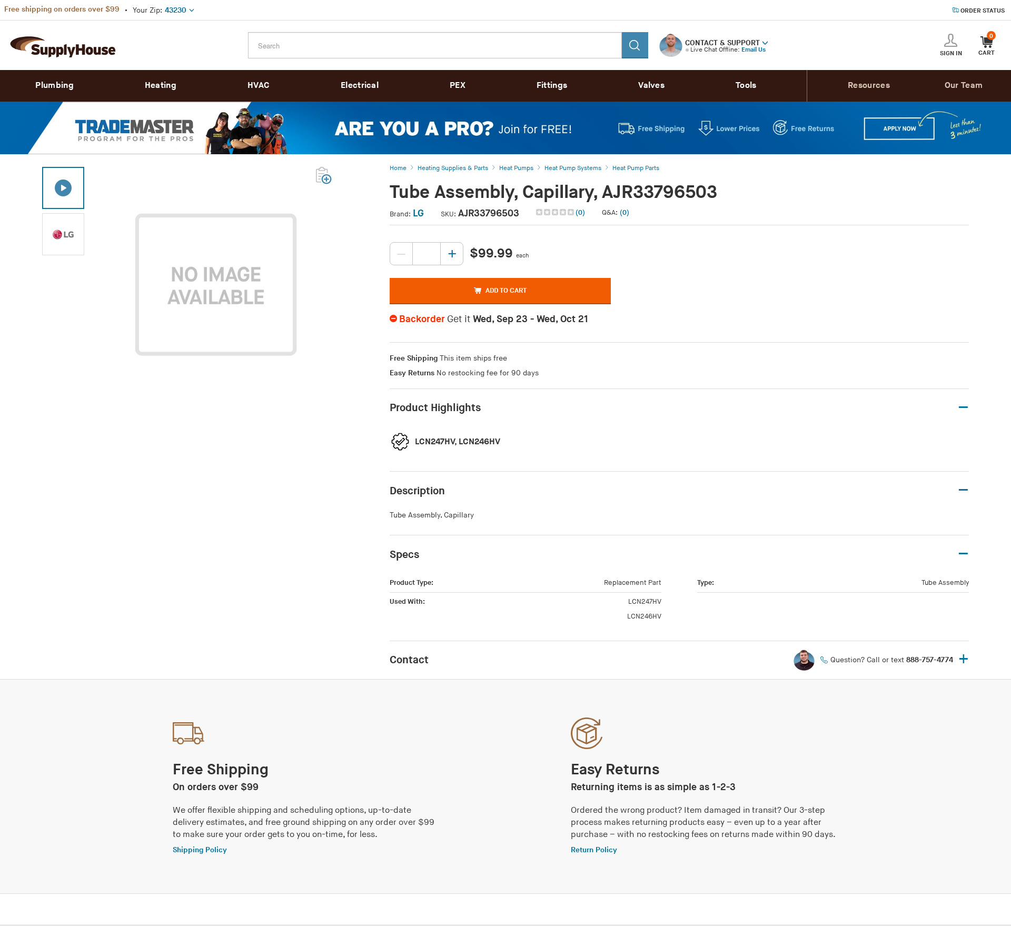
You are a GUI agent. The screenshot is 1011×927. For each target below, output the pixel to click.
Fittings (552, 86)
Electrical (360, 86)
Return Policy (594, 849)
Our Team (964, 86)
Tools (746, 86)
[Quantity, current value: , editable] (426, 253)
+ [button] (963, 660)
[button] (765, 42)
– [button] (963, 407)
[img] (556, 212)
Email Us (753, 50)
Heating (160, 86)
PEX (457, 86)
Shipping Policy (200, 849)
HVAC (258, 86)
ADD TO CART (506, 290)
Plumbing (54, 86)
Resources (869, 86)
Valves (651, 86)
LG (418, 213)
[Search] (635, 45)
